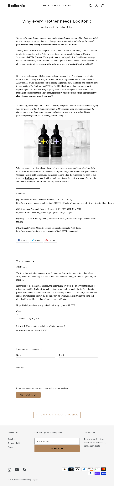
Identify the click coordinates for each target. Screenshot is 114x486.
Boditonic (18, 479)
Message (20, 367)
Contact (11, 447)
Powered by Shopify (30, 479)
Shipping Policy (15, 443)
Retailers (11, 439)
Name (19, 355)
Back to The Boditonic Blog (59, 415)
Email (61, 355)
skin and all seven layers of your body (50, 171)
